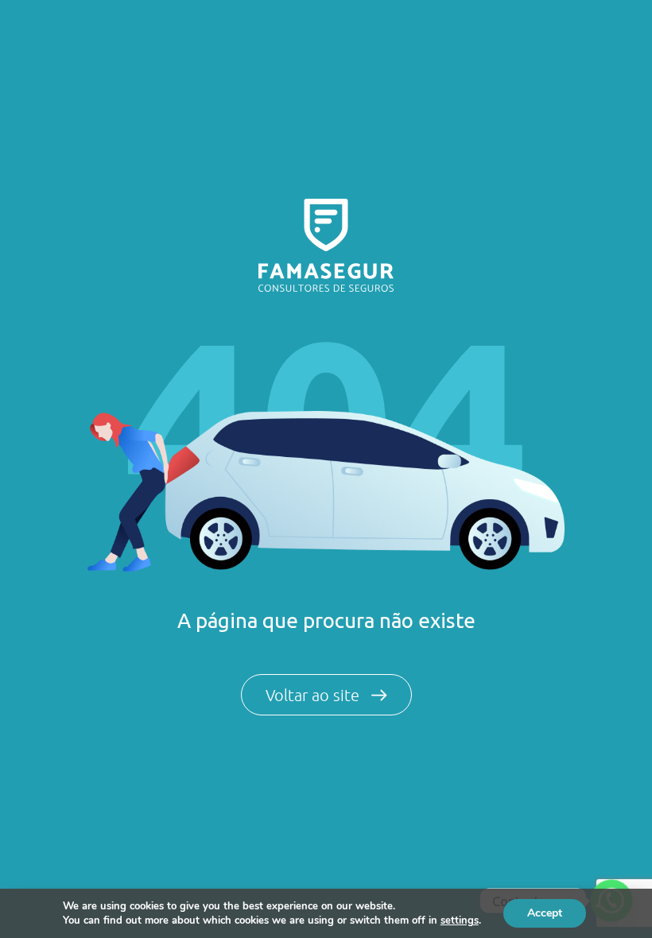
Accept (544, 913)
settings (459, 920)
